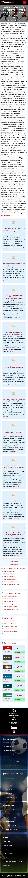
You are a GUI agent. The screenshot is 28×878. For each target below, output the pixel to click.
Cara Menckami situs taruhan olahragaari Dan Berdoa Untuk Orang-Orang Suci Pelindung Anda (14, 297)
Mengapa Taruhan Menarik (14, 332)
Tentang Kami (6, 841)
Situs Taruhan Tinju (8, 604)
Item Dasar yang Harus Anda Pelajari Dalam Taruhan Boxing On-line (14, 366)
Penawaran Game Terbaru (10, 631)
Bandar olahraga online (14, 501)
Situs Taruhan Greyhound (10, 606)
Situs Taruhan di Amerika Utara (11, 584)
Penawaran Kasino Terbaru (10, 621)
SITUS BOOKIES (15, 875)
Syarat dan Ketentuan (8, 849)
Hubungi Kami (6, 865)
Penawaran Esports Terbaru (10, 634)
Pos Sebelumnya (14, 561)
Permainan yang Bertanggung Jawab (12, 861)
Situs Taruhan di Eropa (9, 576)
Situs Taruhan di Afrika (9, 574)
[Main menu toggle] (24, 2)
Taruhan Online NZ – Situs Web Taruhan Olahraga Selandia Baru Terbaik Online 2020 (14, 230)
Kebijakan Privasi (7, 845)
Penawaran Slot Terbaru (9, 623)
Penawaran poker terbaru (9, 628)
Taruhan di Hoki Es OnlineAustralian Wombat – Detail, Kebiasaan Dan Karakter (14, 432)
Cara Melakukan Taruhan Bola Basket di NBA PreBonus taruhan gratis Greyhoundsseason (14, 534)
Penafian (5, 857)
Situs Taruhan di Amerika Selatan (11, 581)
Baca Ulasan (7, 651)
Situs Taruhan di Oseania (9, 579)
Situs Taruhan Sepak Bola (10, 596)
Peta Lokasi (6, 869)
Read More (19, 249)
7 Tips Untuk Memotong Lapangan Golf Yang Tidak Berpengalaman (14, 400)
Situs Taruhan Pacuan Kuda (10, 609)
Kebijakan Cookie (7, 853)
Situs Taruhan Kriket (8, 601)
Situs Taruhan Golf (8, 598)
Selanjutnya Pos (14, 564)
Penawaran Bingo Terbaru (10, 626)
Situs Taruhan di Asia (8, 571)
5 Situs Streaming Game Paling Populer (14, 263)
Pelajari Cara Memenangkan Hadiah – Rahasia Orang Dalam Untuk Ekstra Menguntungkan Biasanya (14, 467)
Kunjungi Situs (19, 652)
